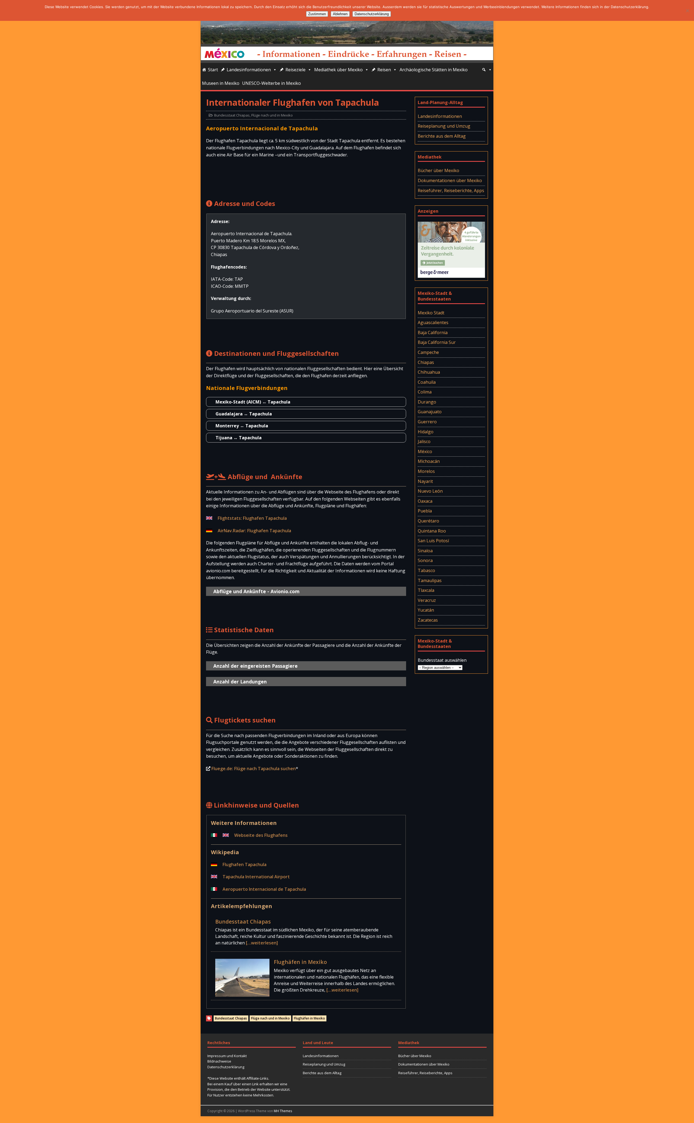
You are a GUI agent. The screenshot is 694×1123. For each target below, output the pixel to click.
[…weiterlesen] (262, 943)
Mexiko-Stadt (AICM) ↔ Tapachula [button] (253, 402)
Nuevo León (430, 491)
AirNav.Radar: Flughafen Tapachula (254, 531)
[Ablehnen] (687, 10)
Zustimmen (317, 14)
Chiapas (426, 362)
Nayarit (425, 481)
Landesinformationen (249, 70)
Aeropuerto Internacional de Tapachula (264, 889)
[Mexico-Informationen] (347, 40)
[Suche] (486, 69)
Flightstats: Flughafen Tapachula (252, 518)
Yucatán (426, 610)
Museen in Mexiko (220, 83)
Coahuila (427, 382)
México (425, 451)
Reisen (384, 70)
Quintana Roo (432, 531)
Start (213, 70)
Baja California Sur (437, 342)
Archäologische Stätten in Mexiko (434, 70)
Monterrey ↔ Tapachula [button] (242, 426)
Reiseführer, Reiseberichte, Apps (451, 190)
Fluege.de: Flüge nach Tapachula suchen (253, 769)
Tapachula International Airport (256, 877)
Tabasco (426, 570)
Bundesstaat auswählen (442, 660)
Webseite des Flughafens (261, 835)
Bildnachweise (219, 1061)
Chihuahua (429, 372)
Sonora (425, 560)
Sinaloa (425, 551)
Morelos (426, 471)
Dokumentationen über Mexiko (450, 180)
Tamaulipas (430, 580)
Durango (427, 402)
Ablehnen (340, 14)
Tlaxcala (426, 590)
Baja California (433, 332)
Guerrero (427, 422)
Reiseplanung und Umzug (444, 126)
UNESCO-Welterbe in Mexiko (271, 83)
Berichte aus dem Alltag (442, 136)
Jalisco (424, 441)
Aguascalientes (433, 322)
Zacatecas (428, 620)
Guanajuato (430, 412)
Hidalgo (425, 432)
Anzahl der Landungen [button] (240, 681)
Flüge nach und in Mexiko (272, 115)
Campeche (428, 352)
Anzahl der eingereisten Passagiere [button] (255, 666)
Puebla (425, 511)
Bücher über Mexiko (438, 170)
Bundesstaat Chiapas (232, 115)
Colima (425, 392)
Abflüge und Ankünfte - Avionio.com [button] (256, 591)
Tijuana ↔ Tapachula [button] (239, 438)
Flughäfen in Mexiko (300, 962)
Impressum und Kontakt (227, 1055)
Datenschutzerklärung (225, 1066)
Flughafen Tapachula (244, 864)
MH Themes (283, 1111)
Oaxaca (425, 501)
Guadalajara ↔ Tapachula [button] (244, 414)
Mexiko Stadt (431, 313)
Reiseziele (295, 70)
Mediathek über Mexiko (338, 70)
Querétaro (428, 521)
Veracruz (427, 600)
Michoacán (429, 461)
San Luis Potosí (433, 541)
